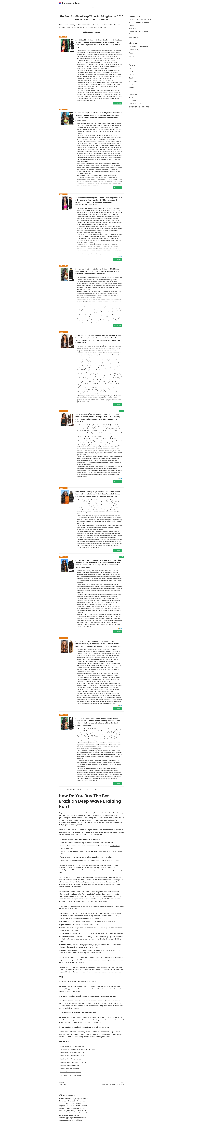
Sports (131, 88)
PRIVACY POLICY (135, 104)
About (131, 53)
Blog (73, 8)
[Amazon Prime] (120, 256)
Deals (79, 8)
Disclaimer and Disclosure (138, 47)
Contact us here (79, 972)
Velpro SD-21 (133, 28)
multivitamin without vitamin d (140, 20)
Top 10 (92, 8)
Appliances (133, 81)
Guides (85, 8)
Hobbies (133, 91)
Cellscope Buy (134, 37)
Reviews (67, 8)
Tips (131, 84)
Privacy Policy (134, 50)
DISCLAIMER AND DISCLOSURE (129, 8)
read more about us (101, 972)
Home (60, 8)
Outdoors (133, 94)
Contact (132, 56)
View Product (117, 103)
